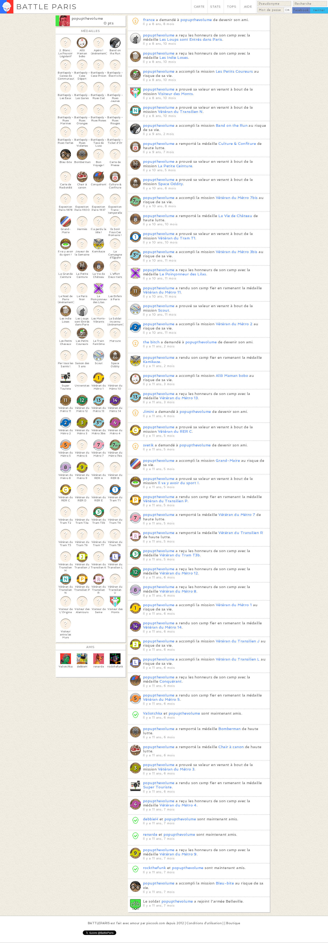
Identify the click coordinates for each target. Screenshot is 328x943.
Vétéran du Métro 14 (162, 627)
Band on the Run (231, 125)
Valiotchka (152, 713)
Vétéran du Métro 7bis (237, 198)
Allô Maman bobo (232, 375)
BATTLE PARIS (46, 6)
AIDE (248, 6)
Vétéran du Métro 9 (178, 854)
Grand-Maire (228, 460)
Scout (163, 310)
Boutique (233, 923)
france (149, 20)
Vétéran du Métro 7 (236, 515)
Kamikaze (151, 362)
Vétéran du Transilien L (238, 659)
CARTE (199, 6)
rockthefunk (154, 868)
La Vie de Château (235, 216)
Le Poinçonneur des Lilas (183, 274)
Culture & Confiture (237, 143)
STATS (215, 6)
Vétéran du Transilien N (180, 112)
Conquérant (171, 681)
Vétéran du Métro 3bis (236, 252)
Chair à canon (231, 747)
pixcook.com (155, 923)
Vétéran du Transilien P (165, 501)
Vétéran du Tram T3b (180, 555)
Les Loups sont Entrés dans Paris (191, 39)
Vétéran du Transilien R (240, 533)
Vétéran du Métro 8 (178, 591)
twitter (319, 10)
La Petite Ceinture (175, 166)
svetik (148, 445)
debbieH (150, 819)
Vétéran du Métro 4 (178, 805)
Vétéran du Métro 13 (179, 398)
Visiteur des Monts (175, 94)
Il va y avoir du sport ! (178, 483)
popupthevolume (87, 18)
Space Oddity (170, 184)
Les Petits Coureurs (234, 71)
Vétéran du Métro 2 (234, 324)
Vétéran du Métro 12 (179, 573)
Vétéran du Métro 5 (161, 699)
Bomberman (229, 729)
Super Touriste (157, 787)
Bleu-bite (225, 883)
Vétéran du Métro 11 (162, 292)
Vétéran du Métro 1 (234, 605)
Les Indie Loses (174, 57)
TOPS (231, 6)
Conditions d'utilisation (204, 923)
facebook (301, 10)
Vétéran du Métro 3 (176, 769)
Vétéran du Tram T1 (176, 238)
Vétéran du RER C (175, 431)
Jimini (148, 411)
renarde (150, 834)
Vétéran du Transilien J (238, 641)
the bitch (151, 342)
